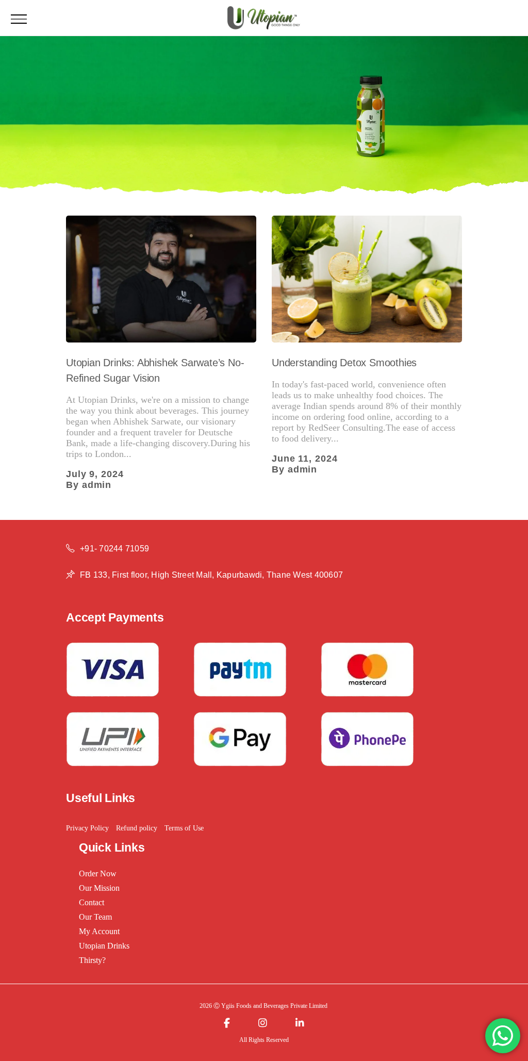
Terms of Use (184, 828)
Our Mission (99, 888)
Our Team (95, 916)
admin (97, 485)
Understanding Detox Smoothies (344, 362)
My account (99, 931)
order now (98, 873)
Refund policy (136, 828)
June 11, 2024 (305, 458)
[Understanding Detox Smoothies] (367, 279)
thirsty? (92, 960)
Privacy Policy (87, 828)
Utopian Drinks (104, 945)
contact (91, 902)
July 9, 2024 (95, 474)
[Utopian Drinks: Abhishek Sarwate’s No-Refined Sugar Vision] (161, 279)
